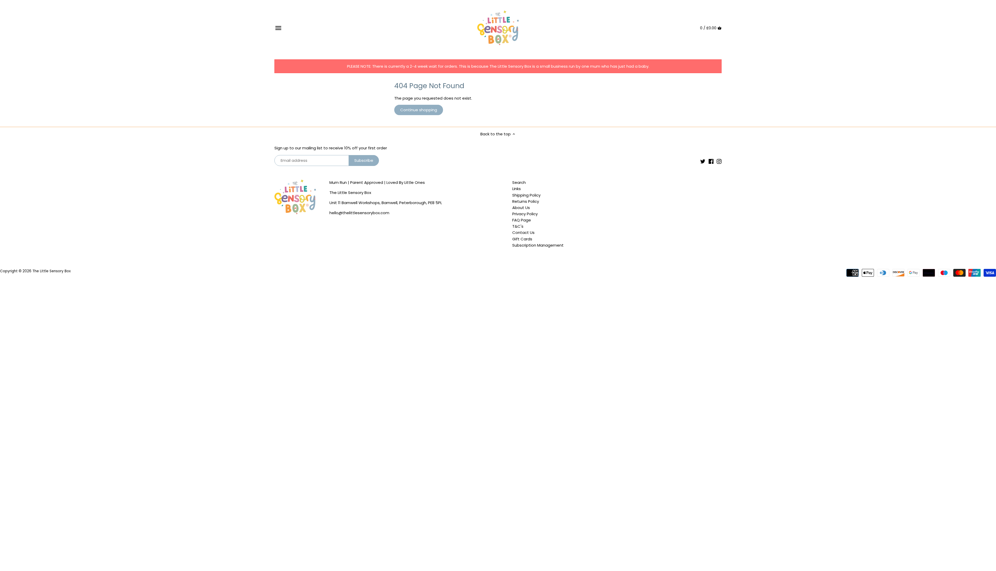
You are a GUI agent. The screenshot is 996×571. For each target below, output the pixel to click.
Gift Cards (522, 239)
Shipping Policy (526, 195)
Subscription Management (538, 245)
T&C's (517, 226)
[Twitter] (702, 161)
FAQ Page (521, 220)
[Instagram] (719, 161)
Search (519, 182)
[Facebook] (711, 161)
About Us (521, 207)
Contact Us (523, 232)
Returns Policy (525, 201)
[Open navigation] (278, 28)
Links (516, 188)
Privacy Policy (525, 214)
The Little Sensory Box (51, 271)
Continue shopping (418, 110)
